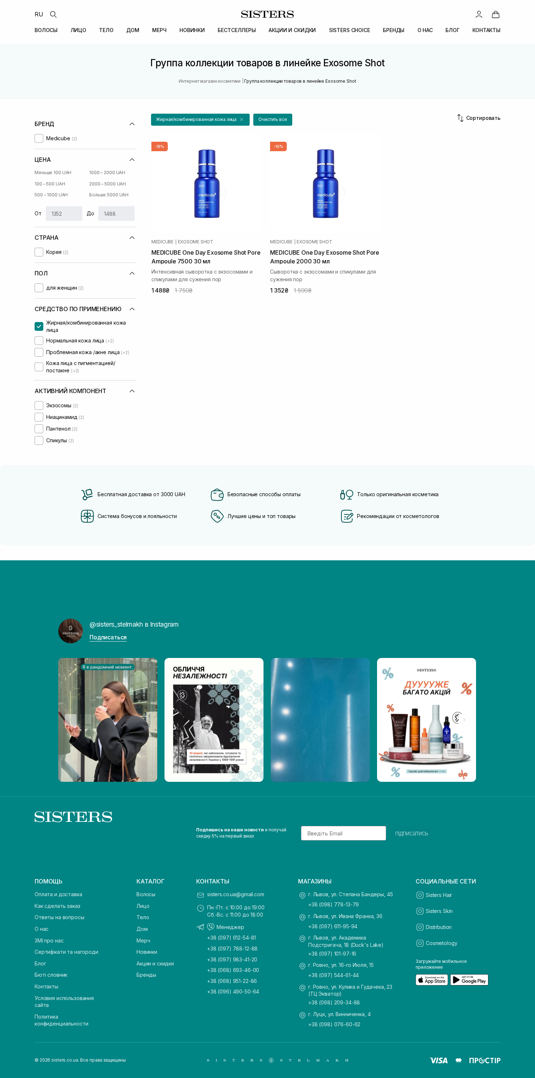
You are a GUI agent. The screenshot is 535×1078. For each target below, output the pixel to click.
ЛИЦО (78, 30)
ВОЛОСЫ (46, 30)
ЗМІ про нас (49, 940)
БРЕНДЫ (393, 30)
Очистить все (272, 119)
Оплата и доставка (58, 894)
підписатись (411, 833)
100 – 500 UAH (50, 184)
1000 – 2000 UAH (107, 172)
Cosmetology (441, 943)
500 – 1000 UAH (51, 194)
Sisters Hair (439, 895)
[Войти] (479, 14)
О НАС (425, 30)
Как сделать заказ (57, 906)
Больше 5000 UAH (108, 194)
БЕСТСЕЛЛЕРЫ (236, 30)
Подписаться (108, 637)
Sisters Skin (439, 911)
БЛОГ (452, 30)
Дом (142, 929)
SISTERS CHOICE (349, 30)
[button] (200, 120)
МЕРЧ (159, 30)
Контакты (46, 986)
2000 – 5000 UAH (107, 184)
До (90, 213)
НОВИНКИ (192, 30)
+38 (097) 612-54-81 (231, 937)
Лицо (142, 906)
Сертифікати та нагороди (66, 952)
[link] (495, 14)
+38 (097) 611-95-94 (332, 926)
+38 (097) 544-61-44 (333, 975)
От (38, 213)
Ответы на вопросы (59, 917)
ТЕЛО (106, 30)
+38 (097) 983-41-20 (232, 959)
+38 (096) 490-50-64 (233, 991)
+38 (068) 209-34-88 (334, 1002)
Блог (40, 963)
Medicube (162, 241)
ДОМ (132, 30)
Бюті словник (51, 975)
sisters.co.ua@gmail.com (235, 894)
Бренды (146, 975)
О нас (41, 929)
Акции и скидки (155, 963)
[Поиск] (53, 14)
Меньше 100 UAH (53, 172)
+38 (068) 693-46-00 (233, 970)
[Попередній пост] (70, 720)
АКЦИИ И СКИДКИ (292, 30)
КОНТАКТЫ (486, 30)
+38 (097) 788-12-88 (232, 948)
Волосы (145, 894)
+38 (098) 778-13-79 (333, 904)
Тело (142, 917)
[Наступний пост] (464, 720)
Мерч (143, 940)
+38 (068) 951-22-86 (232, 981)
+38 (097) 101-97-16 (332, 953)
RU (39, 14)
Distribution (439, 927)
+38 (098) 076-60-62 (334, 1024)
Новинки (146, 952)
